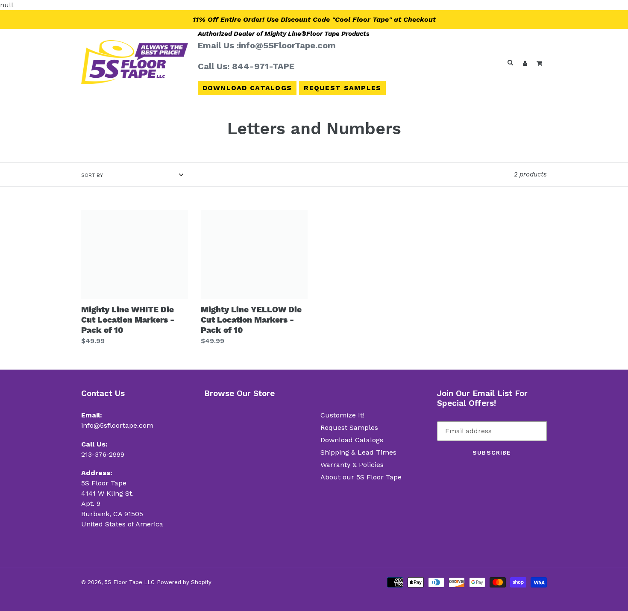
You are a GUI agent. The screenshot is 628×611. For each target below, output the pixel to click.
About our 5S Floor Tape (361, 477)
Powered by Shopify (184, 582)
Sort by (92, 175)
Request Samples (342, 88)
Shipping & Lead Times (358, 452)
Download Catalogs (247, 88)
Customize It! (342, 415)
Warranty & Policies (352, 465)
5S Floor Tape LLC (129, 582)
